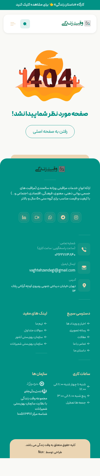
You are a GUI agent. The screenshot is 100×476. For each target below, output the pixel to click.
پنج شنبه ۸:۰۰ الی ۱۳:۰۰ (71, 396)
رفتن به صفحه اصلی (50, 131)
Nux (41, 452)
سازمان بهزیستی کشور (29, 337)
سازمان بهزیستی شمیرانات (26, 343)
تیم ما (39, 323)
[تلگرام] (63, 217)
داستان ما (79, 350)
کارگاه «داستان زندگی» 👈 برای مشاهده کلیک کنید (50, 4)
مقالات (81, 337)
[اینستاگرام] (76, 217)
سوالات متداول (33, 330)
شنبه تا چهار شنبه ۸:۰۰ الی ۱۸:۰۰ (69, 387)
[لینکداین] (24, 217)
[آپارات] (37, 217)
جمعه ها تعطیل (76, 402)
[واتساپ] (50, 217)
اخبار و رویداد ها (76, 323)
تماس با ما (79, 343)
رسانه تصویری (78, 330)
